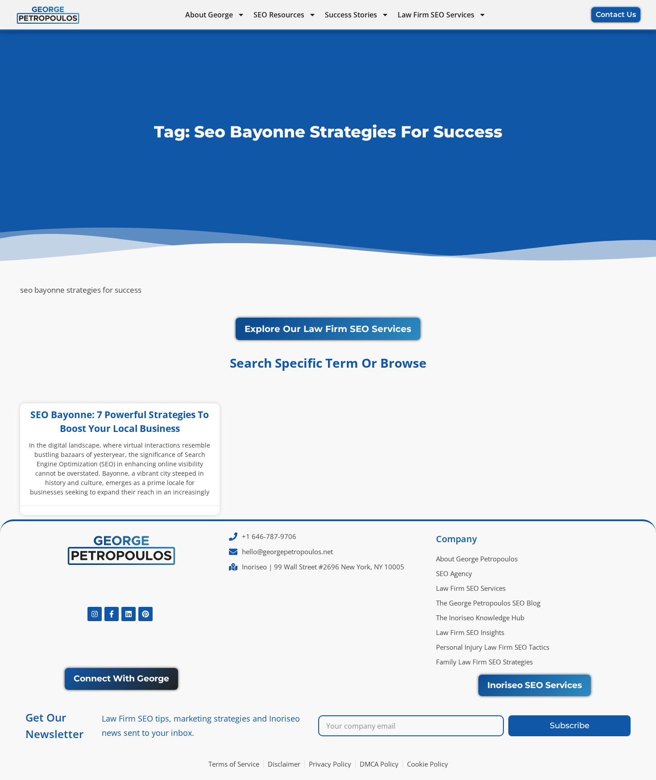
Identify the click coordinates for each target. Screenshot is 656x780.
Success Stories (351, 15)
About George (209, 15)
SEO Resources (278, 15)
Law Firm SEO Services (436, 15)
